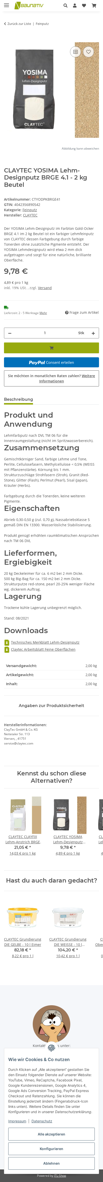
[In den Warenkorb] (8, 39)
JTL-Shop (60, 1175)
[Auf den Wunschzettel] (88, 51)
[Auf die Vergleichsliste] (75, 51)
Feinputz (29, 209)
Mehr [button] (43, 313)
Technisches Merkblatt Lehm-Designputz (45, 642)
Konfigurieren (51, 1149)
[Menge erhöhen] (93, 333)
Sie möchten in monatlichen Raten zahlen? (51, 378)
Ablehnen (51, 1163)
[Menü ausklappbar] (6, 3)
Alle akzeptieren (51, 1134)
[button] (65, 6)
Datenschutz (42, 1121)
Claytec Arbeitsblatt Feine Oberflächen (43, 649)
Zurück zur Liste (19, 23)
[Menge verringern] (9, 333)
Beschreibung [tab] (18, 399)
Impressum (17, 1121)
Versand (45, 287)
